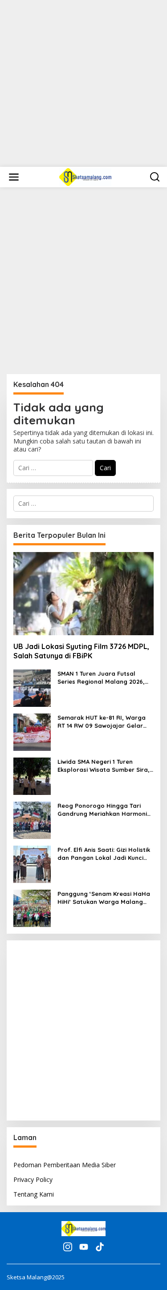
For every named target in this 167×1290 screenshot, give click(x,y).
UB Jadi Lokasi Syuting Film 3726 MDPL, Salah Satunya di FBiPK (81, 651)
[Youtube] (84, 1247)
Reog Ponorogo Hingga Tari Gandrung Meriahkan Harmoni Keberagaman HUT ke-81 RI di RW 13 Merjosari (102, 810)
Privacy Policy (33, 1179)
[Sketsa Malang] (85, 176)
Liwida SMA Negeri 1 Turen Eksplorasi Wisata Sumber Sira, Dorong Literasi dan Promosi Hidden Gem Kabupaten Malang (104, 766)
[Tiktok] (100, 1247)
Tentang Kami (33, 1194)
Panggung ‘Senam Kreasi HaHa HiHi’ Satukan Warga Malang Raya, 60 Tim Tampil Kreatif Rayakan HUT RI (103, 898)
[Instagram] (67, 1247)
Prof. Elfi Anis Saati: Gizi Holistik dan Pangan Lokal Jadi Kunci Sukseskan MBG (103, 854)
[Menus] (14, 177)
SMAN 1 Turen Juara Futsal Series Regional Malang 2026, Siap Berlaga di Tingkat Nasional (101, 677)
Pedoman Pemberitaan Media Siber (64, 1165)
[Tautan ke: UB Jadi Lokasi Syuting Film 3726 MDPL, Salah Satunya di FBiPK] (83, 593)
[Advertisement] (83, 83)
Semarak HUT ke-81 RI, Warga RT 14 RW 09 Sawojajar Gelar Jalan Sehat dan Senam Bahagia (101, 722)
